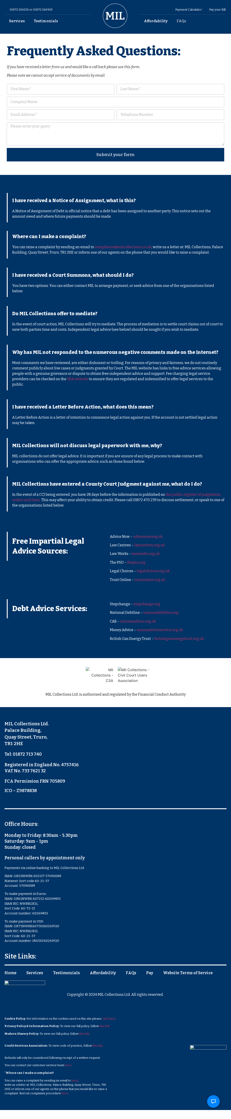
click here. (109, 1018)
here (68, 1065)
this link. (105, 1026)
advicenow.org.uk (148, 536)
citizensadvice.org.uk (138, 621)
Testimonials (46, 21)
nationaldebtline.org (160, 612)
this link (84, 1033)
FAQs (181, 21)
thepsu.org (136, 562)
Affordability (156, 21)
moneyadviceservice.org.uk (160, 630)
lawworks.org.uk (146, 554)
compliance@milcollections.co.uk (123, 247)
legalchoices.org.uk (153, 571)
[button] (213, 1101)
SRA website (77, 379)
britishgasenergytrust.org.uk (179, 639)
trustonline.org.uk (149, 580)
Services (17, 21)
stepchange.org (147, 604)
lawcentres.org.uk (149, 545)
